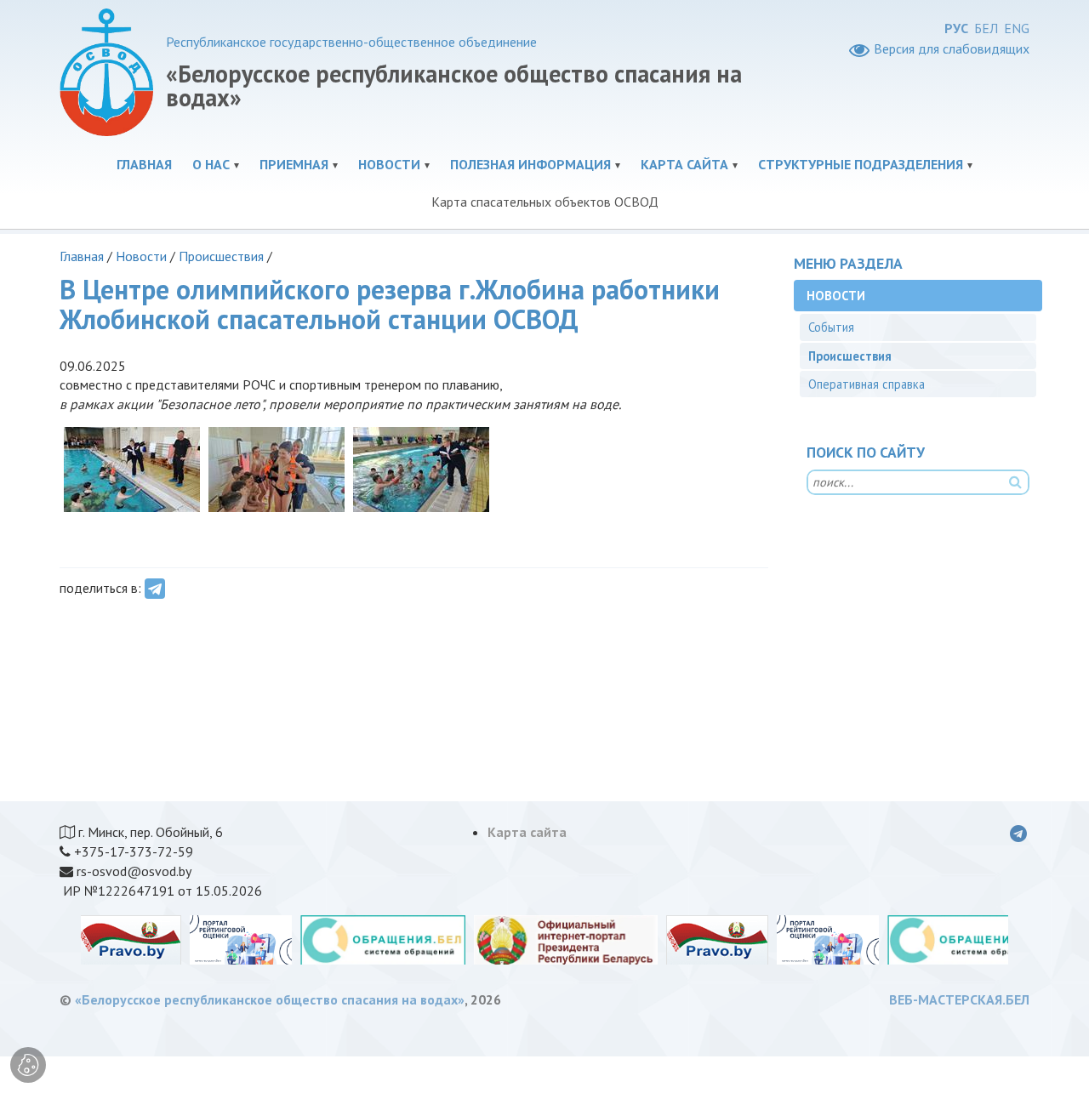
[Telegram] (155, 588)
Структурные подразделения (860, 164)
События (831, 327)
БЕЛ (986, 28)
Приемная (293, 164)
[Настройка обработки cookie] (28, 1065)
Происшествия (221, 256)
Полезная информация (530, 164)
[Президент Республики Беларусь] (566, 939)
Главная (144, 164)
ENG (1016, 28)
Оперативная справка (866, 384)
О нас (211, 164)
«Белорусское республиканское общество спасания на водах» (270, 999)
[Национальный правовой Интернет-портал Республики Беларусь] (130, 939)
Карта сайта (684, 164)
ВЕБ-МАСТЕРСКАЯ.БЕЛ (959, 999)
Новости (389, 164)
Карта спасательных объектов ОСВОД (545, 201)
